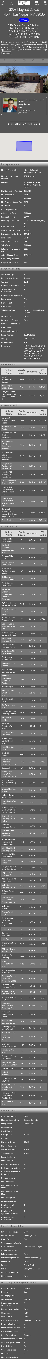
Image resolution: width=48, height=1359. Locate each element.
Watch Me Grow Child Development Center (10, 992)
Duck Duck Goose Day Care (9, 1031)
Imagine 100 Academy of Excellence (7, 468)
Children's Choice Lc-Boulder (9, 1012)
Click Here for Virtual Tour (24, 123)
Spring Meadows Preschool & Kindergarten (9, 811)
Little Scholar (7, 1023)
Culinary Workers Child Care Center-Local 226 (9, 938)
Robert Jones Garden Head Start (9, 716)
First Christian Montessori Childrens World (8, 866)
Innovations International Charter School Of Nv (9, 495)
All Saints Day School (7, 1055)
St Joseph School (9, 737)
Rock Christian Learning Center (9, 632)
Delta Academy (8, 513)
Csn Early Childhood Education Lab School (8, 543)
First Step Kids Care (10, 721)
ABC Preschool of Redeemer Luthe (9, 593)
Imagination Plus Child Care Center (9, 834)
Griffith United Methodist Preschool (8, 802)
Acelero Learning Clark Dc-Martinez (9, 599)
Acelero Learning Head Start (9, 846)
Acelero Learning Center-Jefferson (9, 620)
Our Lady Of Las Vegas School (8, 984)
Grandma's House (9, 829)
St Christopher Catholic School (8, 569)
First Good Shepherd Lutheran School (10, 731)
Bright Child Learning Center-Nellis (9, 788)
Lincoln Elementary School (10, 378)
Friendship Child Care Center (8, 824)
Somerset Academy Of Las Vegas (10, 417)
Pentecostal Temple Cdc (7, 644)
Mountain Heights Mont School (9, 972)
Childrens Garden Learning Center (9, 694)
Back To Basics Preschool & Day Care (9, 613)
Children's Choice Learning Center (9, 945)
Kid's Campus (7, 671)
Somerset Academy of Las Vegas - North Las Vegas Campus (10, 506)
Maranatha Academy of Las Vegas (8, 562)
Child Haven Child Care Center (9, 638)
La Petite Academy (9, 873)
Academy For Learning (7, 915)
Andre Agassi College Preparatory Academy (7, 438)
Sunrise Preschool (9, 895)
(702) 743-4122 (22, 113)
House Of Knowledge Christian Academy (9, 664)
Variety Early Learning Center (9, 626)
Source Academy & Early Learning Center (9, 752)
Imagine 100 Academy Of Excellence (7, 459)
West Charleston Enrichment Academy (9, 1039)
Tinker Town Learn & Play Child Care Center (10, 743)
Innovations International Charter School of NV (9, 484)
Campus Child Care (9, 550)
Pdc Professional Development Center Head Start (9, 885)
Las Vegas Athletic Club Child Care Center (9, 965)
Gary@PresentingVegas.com (27, 110)
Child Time (6, 891)
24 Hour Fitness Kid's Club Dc (8, 909)
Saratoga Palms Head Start (8, 555)
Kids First (6, 898)
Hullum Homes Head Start (8, 765)
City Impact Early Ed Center (9, 930)
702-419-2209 (29, 176)
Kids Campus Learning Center (9, 657)
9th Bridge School (9, 725)
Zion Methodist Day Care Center (10, 605)
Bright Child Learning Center (9, 840)
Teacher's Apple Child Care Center (9, 1018)
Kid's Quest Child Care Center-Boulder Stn (9, 1047)
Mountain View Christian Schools (9, 675)
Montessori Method (10, 699)
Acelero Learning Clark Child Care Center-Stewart (9, 779)
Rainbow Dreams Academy (9, 423)
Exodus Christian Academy (9, 759)
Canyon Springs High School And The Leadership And (9, 393)
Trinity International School (7, 923)
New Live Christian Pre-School (9, 704)
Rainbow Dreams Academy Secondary (10, 429)
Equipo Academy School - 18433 (9, 475)
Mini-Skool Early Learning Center (9, 818)
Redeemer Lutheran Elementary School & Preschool (10, 585)
